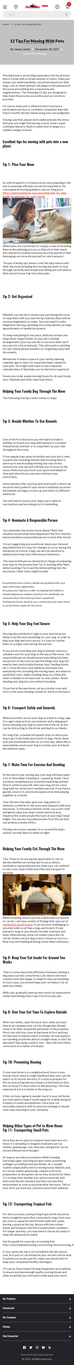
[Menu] (6, 7)
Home (6, 24)
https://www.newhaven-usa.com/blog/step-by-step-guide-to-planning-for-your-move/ (35, 194)
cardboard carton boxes (18, 924)
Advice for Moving (35, 53)
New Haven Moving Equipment (37, 1354)
